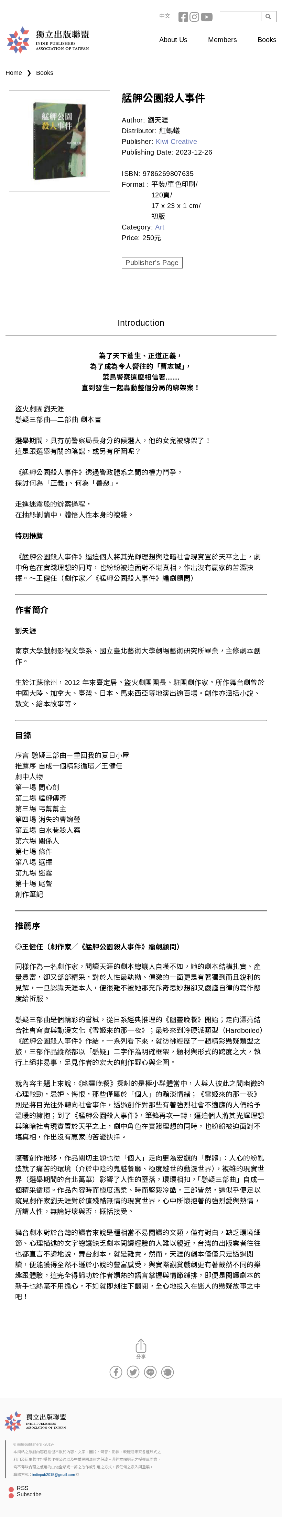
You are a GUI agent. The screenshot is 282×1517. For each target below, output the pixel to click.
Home (14, 72)
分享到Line (150, 1372)
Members (222, 39)
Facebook (183, 16)
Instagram (194, 16)
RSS (23, 1488)
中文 (164, 16)
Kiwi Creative (176, 141)
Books (267, 39)
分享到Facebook (116, 1372)
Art (159, 227)
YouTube (205, 16)
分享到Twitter (133, 1372)
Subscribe (29, 1494)
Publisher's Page (152, 262)
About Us (173, 39)
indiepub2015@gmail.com (53, 1474)
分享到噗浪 (167, 1372)
